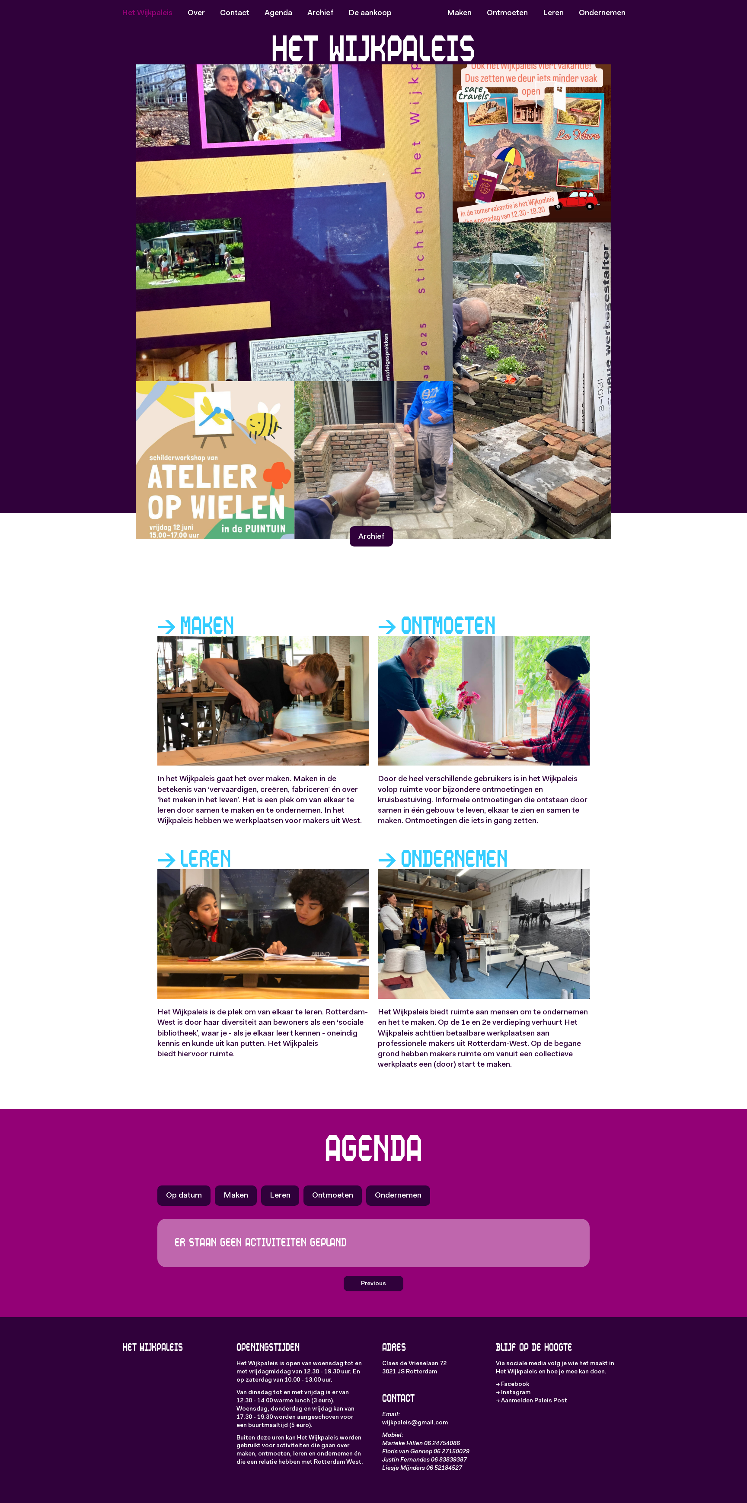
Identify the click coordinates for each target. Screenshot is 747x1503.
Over (196, 13)
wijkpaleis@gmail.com (415, 1423)
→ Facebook (512, 1385)
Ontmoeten (507, 13)
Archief (320, 13)
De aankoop (370, 13)
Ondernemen (602, 13)
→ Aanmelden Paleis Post (531, 1401)
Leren (553, 13)
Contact (234, 13)
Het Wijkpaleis (147, 13)
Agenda (278, 13)
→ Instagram (513, 1393)
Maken (459, 13)
